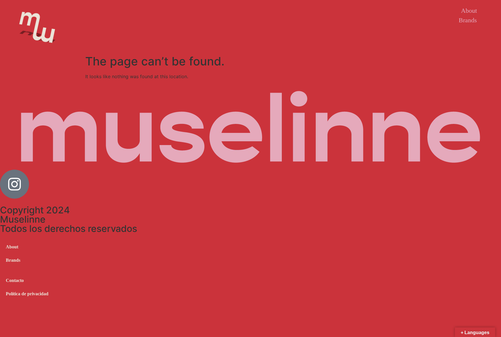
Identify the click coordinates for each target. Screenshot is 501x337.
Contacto (15, 280)
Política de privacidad (27, 293)
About (469, 10)
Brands (468, 20)
